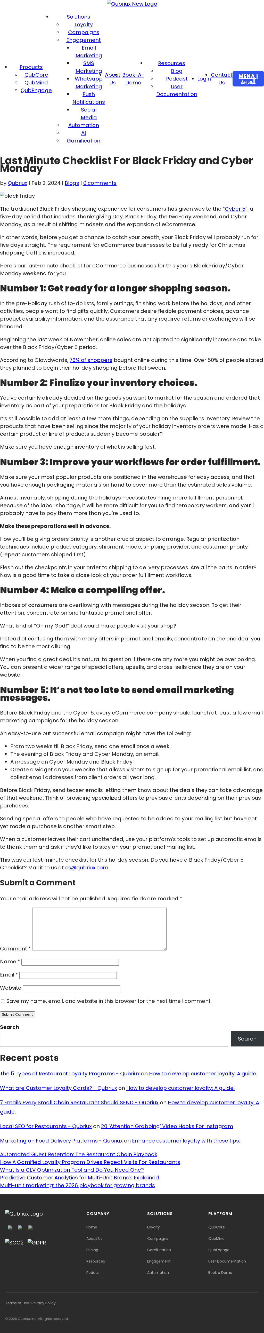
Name (10, 961)
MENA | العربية (248, 79)
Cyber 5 (235, 208)
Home (91, 1227)
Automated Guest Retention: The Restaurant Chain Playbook (78, 1154)
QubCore (36, 74)
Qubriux (17, 183)
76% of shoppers (91, 360)
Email (9, 974)
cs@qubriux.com (86, 867)
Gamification (83, 140)
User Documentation (227, 1261)
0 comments (100, 183)
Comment (15, 948)
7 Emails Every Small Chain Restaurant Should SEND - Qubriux (79, 1102)
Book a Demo (220, 1272)
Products (31, 67)
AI (83, 133)
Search (9, 1027)
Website (10, 987)
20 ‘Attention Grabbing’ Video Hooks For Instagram (167, 1126)
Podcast (177, 78)
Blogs (72, 183)
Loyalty (84, 24)
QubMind (36, 82)
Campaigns (83, 32)
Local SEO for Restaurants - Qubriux (46, 1126)
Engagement (83, 40)
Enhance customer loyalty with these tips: (186, 1140)
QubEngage (36, 90)
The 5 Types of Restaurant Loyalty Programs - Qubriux (70, 1073)
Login (204, 78)
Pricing (92, 1249)
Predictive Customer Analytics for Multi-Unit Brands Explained (79, 1177)
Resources (171, 63)
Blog (177, 71)
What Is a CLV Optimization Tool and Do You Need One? (72, 1169)
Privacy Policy (43, 1303)
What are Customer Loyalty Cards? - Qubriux (58, 1088)
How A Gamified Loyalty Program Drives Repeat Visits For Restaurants (90, 1162)
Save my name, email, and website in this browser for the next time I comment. (109, 1001)
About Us (94, 1238)
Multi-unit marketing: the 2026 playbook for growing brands (77, 1185)
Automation (83, 125)
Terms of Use (17, 1303)
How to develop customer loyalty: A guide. (203, 1073)
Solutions (78, 16)
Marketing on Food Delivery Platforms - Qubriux (61, 1140)
